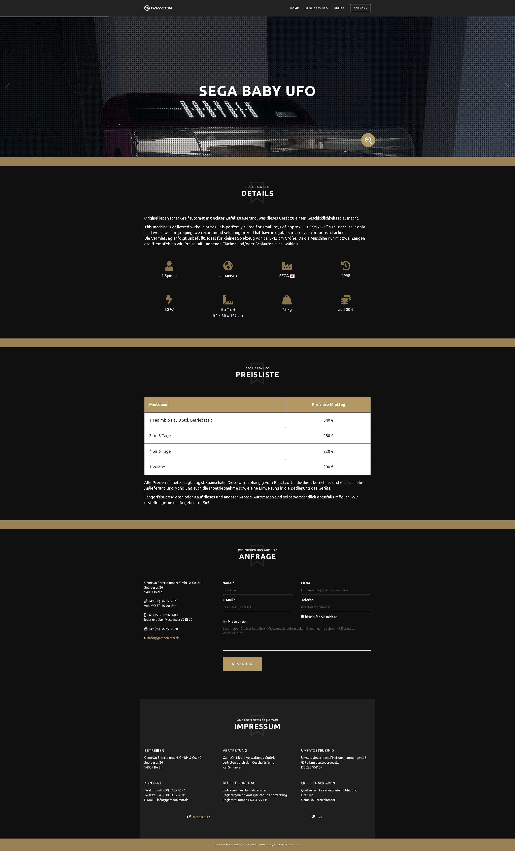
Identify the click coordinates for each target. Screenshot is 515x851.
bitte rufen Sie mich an (321, 617)
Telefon (307, 600)
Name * (228, 583)
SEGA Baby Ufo (316, 8)
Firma (305, 583)
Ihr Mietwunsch (234, 621)
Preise (340, 8)
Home (294, 8)
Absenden (242, 664)
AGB (318, 817)
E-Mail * (229, 600)
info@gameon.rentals (164, 638)
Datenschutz (200, 817)
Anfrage (360, 7)
